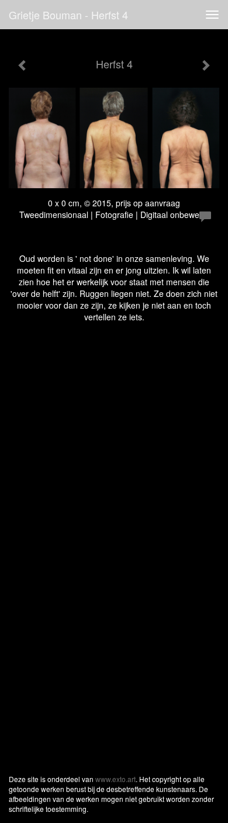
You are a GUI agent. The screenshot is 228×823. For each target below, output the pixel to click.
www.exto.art (115, 779)
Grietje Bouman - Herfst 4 (68, 14)
